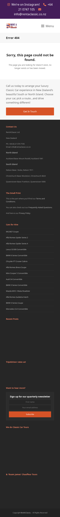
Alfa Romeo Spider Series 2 (17, 237)
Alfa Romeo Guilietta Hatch (17, 297)
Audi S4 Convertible (14, 279)
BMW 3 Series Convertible (16, 285)
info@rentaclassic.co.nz (30, 14)
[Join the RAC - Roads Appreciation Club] (30, 330)
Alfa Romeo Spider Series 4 (17, 243)
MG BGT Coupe (12, 231)
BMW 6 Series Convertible (16, 255)
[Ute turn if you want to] (13, 347)
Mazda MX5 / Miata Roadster (18, 291)
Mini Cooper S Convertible (17, 273)
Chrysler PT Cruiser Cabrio (16, 261)
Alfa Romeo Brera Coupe (16, 267)
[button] (47, 25)
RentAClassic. (26, 513)
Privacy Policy (24, 213)
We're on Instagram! (25, 4)
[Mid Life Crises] (46, 347)
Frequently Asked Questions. (40, 207)
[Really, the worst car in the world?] (30, 347)
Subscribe (30, 414)
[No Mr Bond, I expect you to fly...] (46, 330)
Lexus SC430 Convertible (16, 249)
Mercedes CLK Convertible (17, 309)
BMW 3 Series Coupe (14, 303)
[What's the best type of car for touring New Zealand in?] (13, 330)
